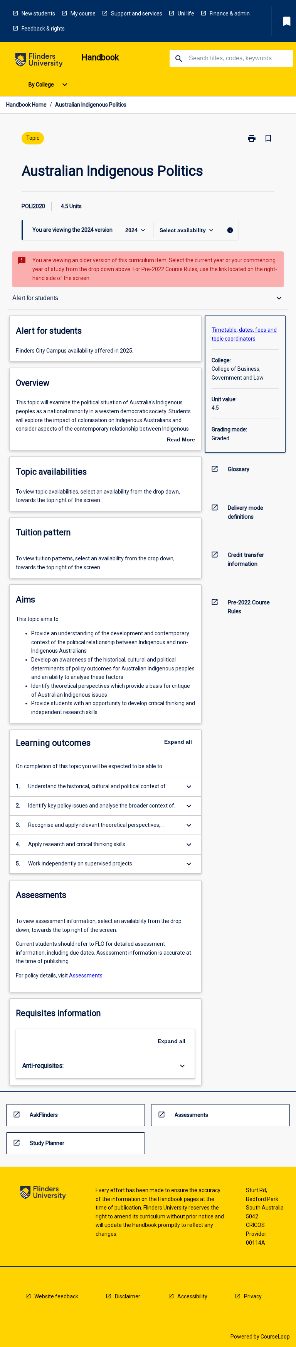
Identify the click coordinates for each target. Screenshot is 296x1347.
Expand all (178, 742)
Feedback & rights (43, 28)
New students (38, 13)
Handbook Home (26, 105)
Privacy (253, 1296)
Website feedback (56, 1296)
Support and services (136, 13)
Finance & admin (230, 13)
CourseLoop (275, 1336)
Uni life (186, 13)
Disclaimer (127, 1296)
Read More (181, 440)
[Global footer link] (43, 1194)
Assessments (86, 975)
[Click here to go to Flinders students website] (39, 61)
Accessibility (192, 1296)
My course (83, 13)
